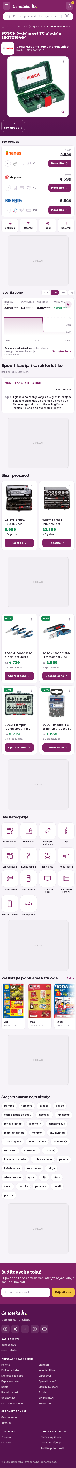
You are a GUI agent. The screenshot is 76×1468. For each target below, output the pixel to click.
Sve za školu (9, 1417)
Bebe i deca (47, 866)
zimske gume (12, 1141)
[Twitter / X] (15, 1329)
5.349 (65, 201)
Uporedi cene (17, 676)
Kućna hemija (28, 866)
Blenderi (44, 1365)
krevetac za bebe (15, 1159)
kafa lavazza (12, 1168)
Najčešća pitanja (51, 1437)
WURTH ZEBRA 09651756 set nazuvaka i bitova (54, 522)
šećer (7, 1186)
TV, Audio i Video (47, 890)
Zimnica (6, 1422)
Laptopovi (45, 1375)
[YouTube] (44, 1329)
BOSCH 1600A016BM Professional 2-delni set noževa (56, 655)
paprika (23, 1186)
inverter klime (37, 1141)
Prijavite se (63, 1292)
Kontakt (6, 1442)
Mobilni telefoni (48, 1387)
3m (55, 292)
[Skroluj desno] (70, 1006)
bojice (60, 1105)
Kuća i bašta (66, 866)
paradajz (40, 1186)
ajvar (31, 1177)
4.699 (65, 177)
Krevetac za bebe (12, 1375)
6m (63, 292)
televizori (10, 1150)
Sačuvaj (66, 227)
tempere (26, 1105)
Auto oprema (28, 914)
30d (45, 292)
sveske (44, 1105)
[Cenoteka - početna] (38, 6)
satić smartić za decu (17, 1114)
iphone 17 (35, 1123)
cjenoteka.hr (9, 1350)
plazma (8, 1195)
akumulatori (57, 1132)
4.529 (65, 152)
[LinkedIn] (25, 1329)
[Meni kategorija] (6, 6)
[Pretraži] (8, 16)
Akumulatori (46, 1398)
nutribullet (30, 1150)
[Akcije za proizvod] (63, 61)
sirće (57, 1177)
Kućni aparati (10, 889)
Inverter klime (47, 1370)
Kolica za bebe (10, 1370)
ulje (44, 1177)
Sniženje (10, 227)
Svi (69, 978)
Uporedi (28, 227)
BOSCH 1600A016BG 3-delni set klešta (18, 655)
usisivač (50, 1150)
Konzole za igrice (12, 1403)
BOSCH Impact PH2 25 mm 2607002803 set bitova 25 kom (55, 726)
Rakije (5, 1387)
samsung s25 (56, 1123)
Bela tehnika (28, 889)
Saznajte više (60, 351)
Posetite (17, 543)
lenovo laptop (13, 1123)
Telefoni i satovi (10, 914)
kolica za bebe (42, 1159)
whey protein (12, 1177)
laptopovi (44, 1114)
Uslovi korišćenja (51, 1442)
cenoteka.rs (8, 1344)
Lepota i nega (10, 866)
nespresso (34, 1168)
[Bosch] (7, 48)
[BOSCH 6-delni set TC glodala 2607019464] (38, 87)
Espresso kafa (10, 1381)
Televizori (45, 1403)
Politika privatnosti (52, 1448)
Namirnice (28, 841)
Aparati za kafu (48, 1381)
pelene (63, 1159)
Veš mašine (8, 1398)
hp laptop (64, 1114)
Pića (66, 841)
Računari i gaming (66, 890)
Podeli (47, 227)
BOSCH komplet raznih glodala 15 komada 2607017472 (19, 726)
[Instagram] (35, 1329)
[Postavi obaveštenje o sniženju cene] (68, 304)
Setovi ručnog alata (29, 26)
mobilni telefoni (14, 1132)
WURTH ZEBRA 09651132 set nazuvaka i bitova (17, 522)
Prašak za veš (9, 1392)
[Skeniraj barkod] (67, 16)
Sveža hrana (9, 841)
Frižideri (43, 1392)
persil (57, 1186)
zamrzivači (60, 1141)
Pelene (5, 1365)
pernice (9, 1105)
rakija (51, 1168)
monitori (37, 1132)
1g (71, 292)
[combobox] (36, 16)
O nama (6, 1437)
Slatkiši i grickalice (47, 842)
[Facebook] (5, 1329)
